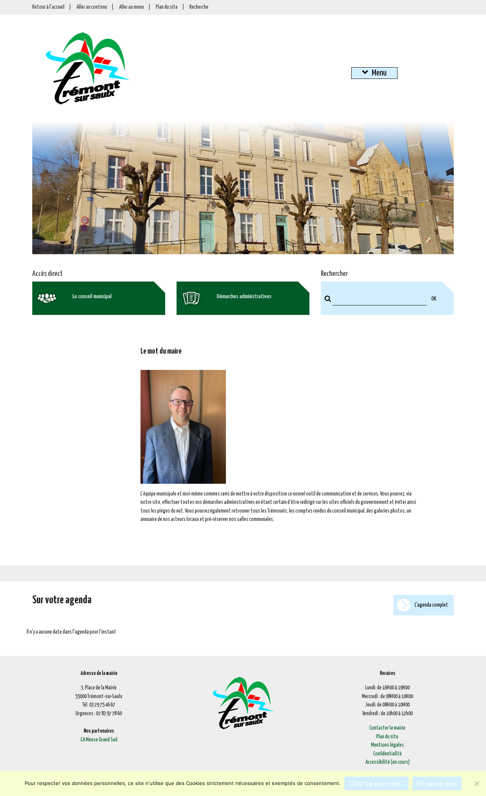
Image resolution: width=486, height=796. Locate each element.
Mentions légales (387, 745)
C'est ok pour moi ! (376, 783)
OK (433, 299)
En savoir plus (437, 783)
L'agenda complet (431, 605)
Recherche (198, 7)
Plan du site (167, 7)
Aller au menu (131, 7)
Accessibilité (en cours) (387, 762)
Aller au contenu (91, 7)
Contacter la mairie (387, 728)
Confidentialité (387, 754)
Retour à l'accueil (48, 7)
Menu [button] (379, 73)
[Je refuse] (476, 783)
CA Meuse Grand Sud (98, 740)
